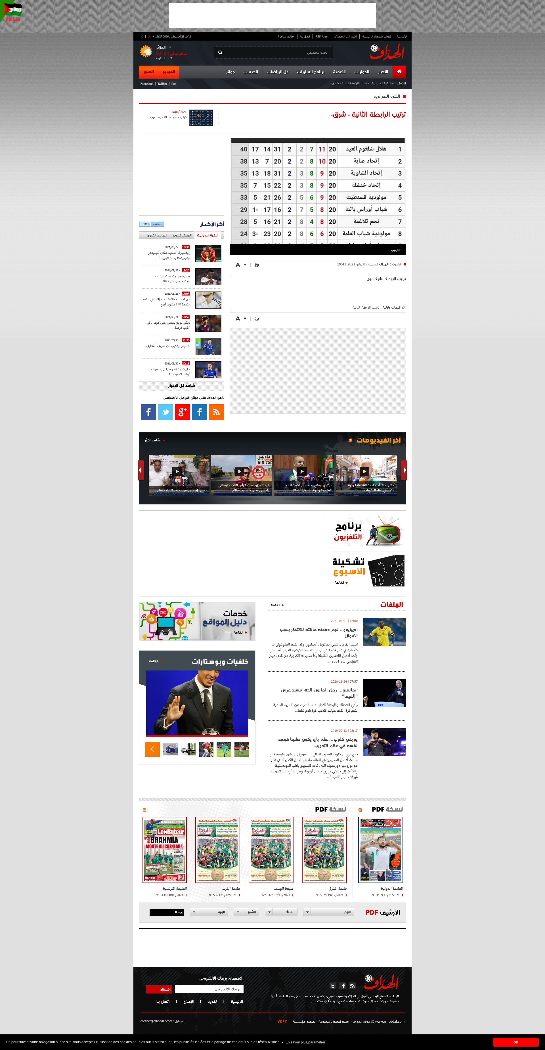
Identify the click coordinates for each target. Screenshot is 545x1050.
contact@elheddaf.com (156, 1021)
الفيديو (169, 72)
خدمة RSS (322, 36)
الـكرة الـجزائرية (381, 83)
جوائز (230, 72)
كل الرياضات (277, 72)
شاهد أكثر (152, 440)
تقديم (212, 1001)
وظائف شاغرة (286, 36)
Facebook (147, 83)
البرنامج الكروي (157, 235)
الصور (148, 72)
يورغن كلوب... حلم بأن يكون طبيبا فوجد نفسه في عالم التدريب (318, 742)
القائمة (339, 582)
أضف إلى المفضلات (345, 36)
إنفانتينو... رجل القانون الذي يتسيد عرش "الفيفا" (319, 693)
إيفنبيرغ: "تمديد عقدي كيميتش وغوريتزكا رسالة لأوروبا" (169, 255)
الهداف (383, 264)
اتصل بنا (305, 36)
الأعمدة (339, 72)
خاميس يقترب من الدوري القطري (168, 346)
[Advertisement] (272, 15)
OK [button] (515, 1042)
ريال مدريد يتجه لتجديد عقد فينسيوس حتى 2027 (172, 278)
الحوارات (362, 72)
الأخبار (383, 72)
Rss (173, 83)
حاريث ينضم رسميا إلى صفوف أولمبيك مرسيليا (170, 371)
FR (140, 36)
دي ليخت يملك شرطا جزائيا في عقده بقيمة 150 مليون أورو (166, 301)
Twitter (162, 83)
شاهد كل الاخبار (181, 385)
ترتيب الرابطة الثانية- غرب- (167, 117)
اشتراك (165, 989)
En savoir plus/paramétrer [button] (305, 1042)
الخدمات (251, 72)
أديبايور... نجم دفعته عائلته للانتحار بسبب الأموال (319, 632)
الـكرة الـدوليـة (207, 235)
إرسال (178, 912)
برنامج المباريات (310, 72)
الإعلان (188, 1001)
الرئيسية (402, 36)
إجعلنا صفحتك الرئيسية (376, 36)
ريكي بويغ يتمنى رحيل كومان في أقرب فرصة (168, 324)
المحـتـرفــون (182, 235)
